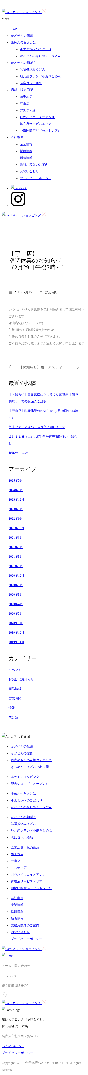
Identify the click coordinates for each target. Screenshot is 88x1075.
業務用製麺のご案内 (34, 164)
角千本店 (26, 96)
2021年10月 (16, 528)
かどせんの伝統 (22, 746)
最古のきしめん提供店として (31, 760)
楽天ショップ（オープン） (30, 783)
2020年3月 (16, 613)
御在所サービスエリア (35, 124)
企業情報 (26, 144)
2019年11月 (16, 642)
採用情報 (26, 151)
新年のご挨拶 (18, 453)
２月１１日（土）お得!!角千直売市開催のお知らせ (43, 440)
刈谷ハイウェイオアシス (37, 117)
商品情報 (15, 688)
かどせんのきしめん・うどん (40, 56)
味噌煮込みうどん (32, 69)
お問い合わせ (29, 171)
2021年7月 (16, 547)
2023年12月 (16, 499)
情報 (12, 708)
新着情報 (26, 158)
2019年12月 (16, 632)
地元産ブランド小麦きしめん (40, 76)
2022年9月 (16, 518)
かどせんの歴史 (22, 753)
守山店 (24, 103)
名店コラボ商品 (31, 83)
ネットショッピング (25, 777)
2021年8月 (16, 537)
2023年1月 (16, 509)
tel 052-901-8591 (13, 1046)
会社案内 (17, 898)
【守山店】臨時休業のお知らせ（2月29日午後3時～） (43, 414)
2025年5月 (16, 480)
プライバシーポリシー (35, 178)
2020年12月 (16, 575)
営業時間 (51, 292)
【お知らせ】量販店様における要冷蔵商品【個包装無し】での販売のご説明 (43, 398)
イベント (15, 669)
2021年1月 (16, 566)
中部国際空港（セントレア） (40, 130)
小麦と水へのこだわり (35, 49)
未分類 (13, 717)
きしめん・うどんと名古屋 (30, 767)
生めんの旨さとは (23, 793)
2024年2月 (16, 490)
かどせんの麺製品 (23, 817)
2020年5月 (16, 594)
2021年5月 (16, 556)
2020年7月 (16, 585)
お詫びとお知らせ (21, 679)
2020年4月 (16, 604)
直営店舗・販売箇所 (25, 847)
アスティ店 (28, 110)
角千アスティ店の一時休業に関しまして (37, 427)
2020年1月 (16, 623)
